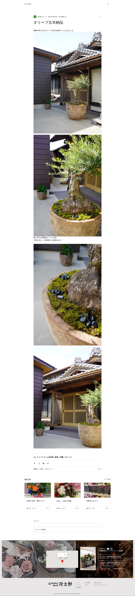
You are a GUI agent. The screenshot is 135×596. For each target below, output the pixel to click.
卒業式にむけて (92, 501)
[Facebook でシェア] (34, 463)
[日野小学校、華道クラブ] (37, 490)
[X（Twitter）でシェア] (39, 463)
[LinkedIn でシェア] (43, 463)
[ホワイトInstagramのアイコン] (111, 548)
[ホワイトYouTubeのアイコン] (108, 548)
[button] (108, 4)
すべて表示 (107, 479)
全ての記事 (27, 4)
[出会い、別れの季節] (67, 490)
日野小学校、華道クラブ (36, 501)
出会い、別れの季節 (63, 501)
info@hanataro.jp (108, 566)
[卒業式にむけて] (97, 490)
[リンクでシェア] (48, 463)
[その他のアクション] (100, 17)
